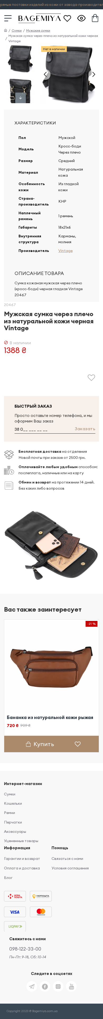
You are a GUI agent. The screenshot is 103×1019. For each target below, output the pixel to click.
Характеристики (35, 122)
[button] (45, 74)
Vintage (65, 250)
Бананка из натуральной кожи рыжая (50, 717)
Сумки (17, 30)
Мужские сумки (38, 30)
